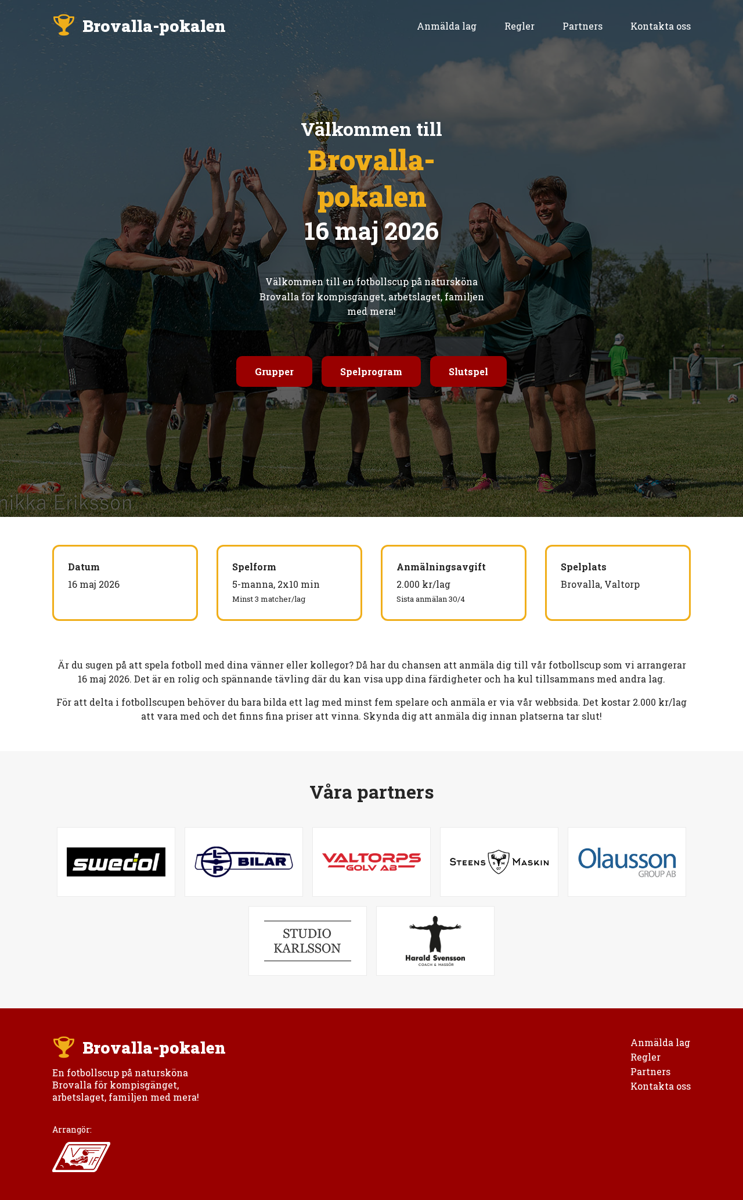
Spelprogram (371, 371)
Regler (519, 26)
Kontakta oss (660, 26)
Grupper (274, 371)
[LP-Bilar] (243, 862)
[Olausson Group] (627, 862)
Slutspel (468, 371)
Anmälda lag (447, 26)
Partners (582, 26)
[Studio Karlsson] (307, 941)
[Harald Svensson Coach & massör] (435, 941)
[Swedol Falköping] (116, 862)
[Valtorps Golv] (371, 862)
